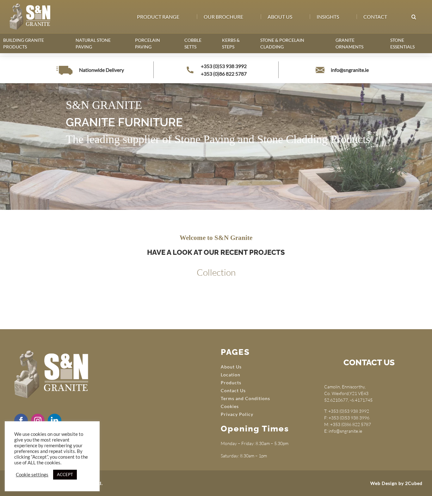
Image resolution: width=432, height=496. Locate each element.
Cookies (230, 406)
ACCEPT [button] (65, 474)
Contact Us (233, 390)
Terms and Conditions (245, 398)
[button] (413, 17)
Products (231, 382)
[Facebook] (21, 420)
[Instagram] (38, 420)
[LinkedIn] (54, 420)
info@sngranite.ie (350, 70)
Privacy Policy (237, 414)
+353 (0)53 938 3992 (224, 66)
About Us (231, 366)
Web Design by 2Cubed (396, 483)
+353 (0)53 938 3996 (349, 417)
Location (230, 374)
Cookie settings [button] (32, 474)
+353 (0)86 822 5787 (224, 74)
